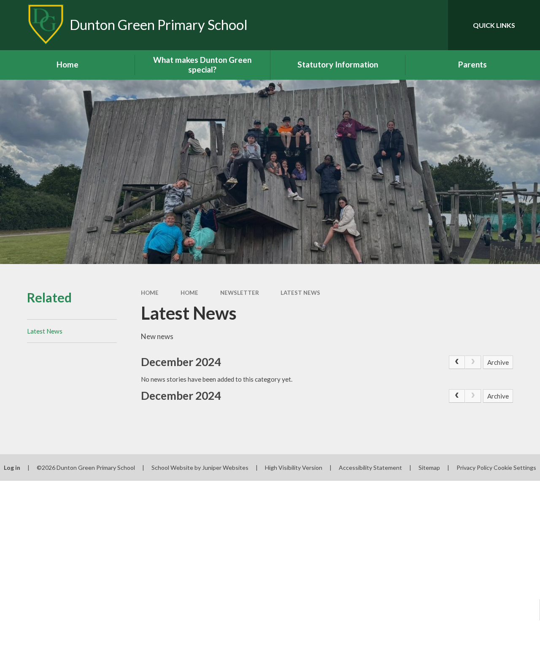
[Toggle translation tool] (406, 25)
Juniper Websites (225, 467)
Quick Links (494, 25)
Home (150, 292)
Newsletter (239, 292)
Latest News (300, 292)
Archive (498, 362)
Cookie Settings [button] (515, 467)
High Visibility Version (293, 467)
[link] (473, 362)
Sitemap (429, 467)
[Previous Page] (457, 362)
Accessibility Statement (370, 467)
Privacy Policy (474, 467)
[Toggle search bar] (434, 25)
